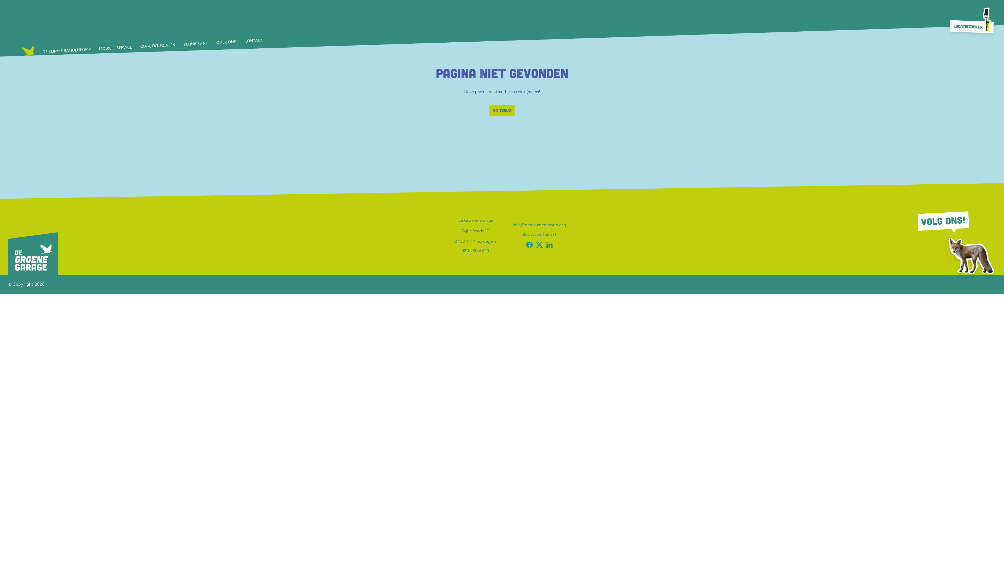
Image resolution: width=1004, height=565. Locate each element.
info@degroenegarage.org (539, 225)
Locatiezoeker (968, 27)
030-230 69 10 (475, 251)
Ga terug (502, 110)
